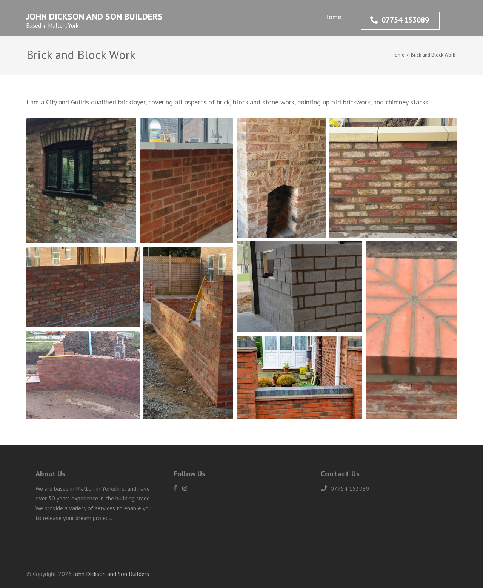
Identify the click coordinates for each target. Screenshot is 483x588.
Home (332, 16)
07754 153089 (405, 20)
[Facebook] (175, 488)
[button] (81, 180)
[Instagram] (184, 488)
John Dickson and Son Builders (94, 16)
